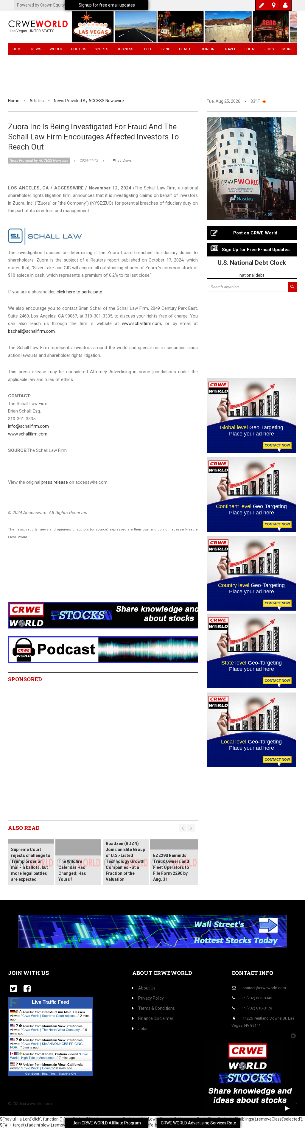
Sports (101, 49)
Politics (78, 49)
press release (54, 482)
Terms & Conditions (156, 1008)
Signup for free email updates (107, 5)
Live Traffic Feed (50, 1002)
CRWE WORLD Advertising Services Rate (198, 1123)
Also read (24, 827)
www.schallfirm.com (141, 323)
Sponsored (25, 679)
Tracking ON (67, 1073)
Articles (36, 100)
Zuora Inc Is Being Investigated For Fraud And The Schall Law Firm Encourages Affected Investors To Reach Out (93, 136)
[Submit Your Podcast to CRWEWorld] (116, 649)
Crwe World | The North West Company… (52, 1029)
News (36, 49)
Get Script (32, 1073)
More (287, 49)
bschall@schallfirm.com (31, 331)
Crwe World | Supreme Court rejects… (50, 1015)
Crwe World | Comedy (38, 1068)
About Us (146, 988)
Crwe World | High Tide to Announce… (49, 1055)
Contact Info (252, 972)
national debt (251, 275)
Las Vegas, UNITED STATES (32, 31)
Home (18, 49)
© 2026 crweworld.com (30, 1103)
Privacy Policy (151, 998)
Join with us (28, 972)
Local (250, 49)
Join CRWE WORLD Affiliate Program (107, 1123)
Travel (229, 49)
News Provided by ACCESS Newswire (89, 100)
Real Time (49, 1073)
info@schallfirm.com (28, 426)
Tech (146, 49)
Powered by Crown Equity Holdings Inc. (53, 5)
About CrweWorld (162, 972)
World (56, 49)
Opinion (207, 49)
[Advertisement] (116, 578)
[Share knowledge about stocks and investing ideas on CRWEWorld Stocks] (116, 614)
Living (165, 49)
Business (125, 49)
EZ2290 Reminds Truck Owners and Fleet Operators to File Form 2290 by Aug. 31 (171, 867)
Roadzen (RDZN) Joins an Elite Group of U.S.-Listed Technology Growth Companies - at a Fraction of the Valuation (125, 861)
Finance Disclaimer (155, 1018)
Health (185, 49)
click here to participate (79, 292)
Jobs (269, 49)
